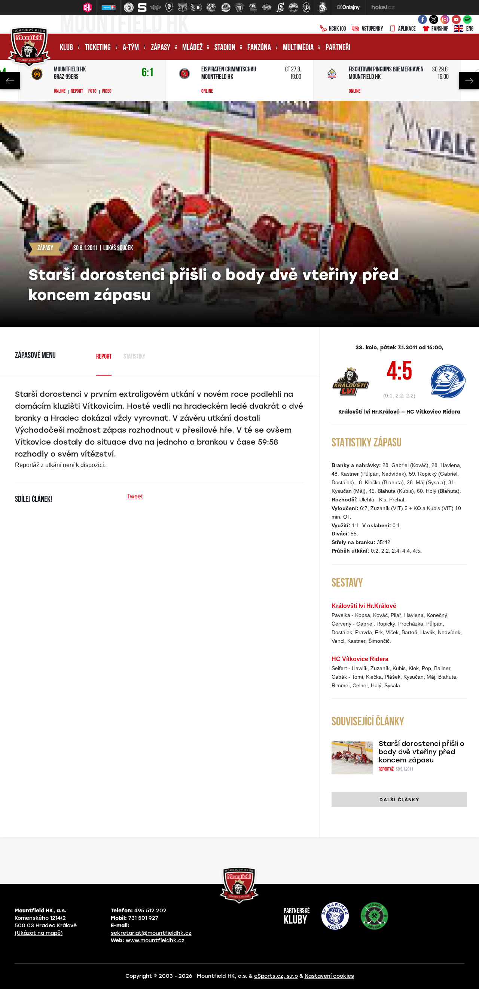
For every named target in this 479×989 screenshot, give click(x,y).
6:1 (148, 73)
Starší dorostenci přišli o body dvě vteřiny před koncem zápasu (421, 752)
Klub (66, 48)
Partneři (338, 48)
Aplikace (407, 29)
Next (469, 80)
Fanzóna (259, 48)
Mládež (192, 48)
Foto (92, 91)
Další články (399, 799)
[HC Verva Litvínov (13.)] (293, 7)
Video (107, 91)
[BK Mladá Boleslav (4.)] (169, 7)
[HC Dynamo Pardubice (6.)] (196, 7)
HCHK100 (337, 29)
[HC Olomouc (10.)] (253, 7)
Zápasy (160, 48)
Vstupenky (372, 29)
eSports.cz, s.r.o (276, 976)
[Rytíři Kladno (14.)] (306, 7)
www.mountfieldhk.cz (155, 940)
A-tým (131, 48)
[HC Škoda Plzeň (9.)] (239, 7)
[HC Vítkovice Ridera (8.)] (226, 7)
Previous (10, 80)
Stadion (224, 48)
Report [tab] (104, 357)
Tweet (134, 496)
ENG (469, 29)
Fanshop (439, 29)
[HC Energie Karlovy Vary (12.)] (280, 7)
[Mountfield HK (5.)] (182, 7)
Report (77, 91)
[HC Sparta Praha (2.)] (142, 7)
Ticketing (98, 48)
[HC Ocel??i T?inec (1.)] (128, 7)
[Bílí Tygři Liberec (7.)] (211, 7)
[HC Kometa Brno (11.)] (266, 7)
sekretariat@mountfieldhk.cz (151, 933)
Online (59, 91)
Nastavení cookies (329, 976)
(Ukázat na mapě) (39, 933)
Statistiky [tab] (134, 357)
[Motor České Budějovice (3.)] (155, 7)
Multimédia (298, 48)
